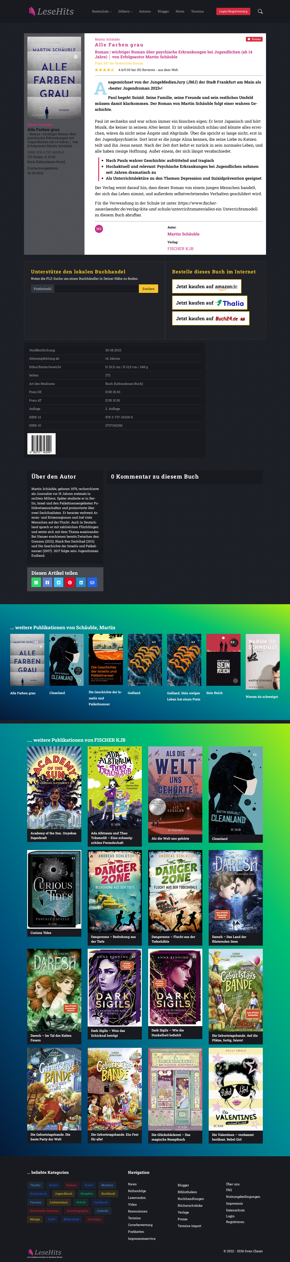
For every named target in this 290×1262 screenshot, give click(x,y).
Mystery (107, 1185)
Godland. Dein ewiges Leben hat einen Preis (183, 696)
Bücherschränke (190, 1205)
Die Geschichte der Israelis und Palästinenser (105, 698)
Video (132, 1204)
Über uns (232, 1184)
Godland (134, 692)
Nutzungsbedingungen (243, 1196)
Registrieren (235, 1222)
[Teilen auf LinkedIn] (81, 582)
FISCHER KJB (180, 248)
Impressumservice (142, 1238)
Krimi (89, 1185)
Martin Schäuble (184, 233)
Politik (81, 1202)
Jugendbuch (63, 1193)
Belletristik (71, 1219)
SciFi (51, 1219)
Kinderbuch (38, 1193)
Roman (256, 39)
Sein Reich (214, 692)
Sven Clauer (254, 1251)
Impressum (234, 1203)
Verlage (183, 1212)
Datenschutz (235, 1210)
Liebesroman (59, 1202)
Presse (182, 1219)
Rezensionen (138, 1211)
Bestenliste (100, 11)
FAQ (229, 1190)
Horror (53, 1185)
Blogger (163, 11)
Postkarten (136, 1231)
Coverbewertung (140, 1225)
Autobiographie (78, 1211)
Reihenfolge (137, 1191)
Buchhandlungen (191, 1199)
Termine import (189, 1226)
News (180, 11)
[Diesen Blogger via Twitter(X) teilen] (58, 582)
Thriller (35, 1185)
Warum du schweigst (262, 696)
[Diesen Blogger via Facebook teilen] (47, 582)
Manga (35, 1219)
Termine (197, 11)
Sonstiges (94, 1219)
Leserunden (137, 1197)
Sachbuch (101, 1202)
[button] (259, 11)
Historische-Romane (44, 1211)
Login (230, 1216)
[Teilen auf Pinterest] (70, 582)
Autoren (145, 11)
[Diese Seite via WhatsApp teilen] (36, 582)
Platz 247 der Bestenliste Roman (119, 63)
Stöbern (124, 11)
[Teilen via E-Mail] (92, 582)
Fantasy (36, 1202)
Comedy (102, 1211)
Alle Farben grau (22, 693)
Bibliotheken (187, 1192)
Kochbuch (108, 1193)
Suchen (148, 289)
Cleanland (57, 692)
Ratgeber (87, 1193)
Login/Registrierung (233, 11)
